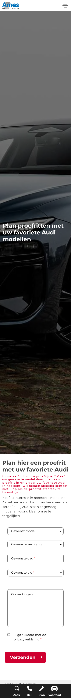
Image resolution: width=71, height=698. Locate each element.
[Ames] (10, 5)
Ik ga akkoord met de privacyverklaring (30, 637)
